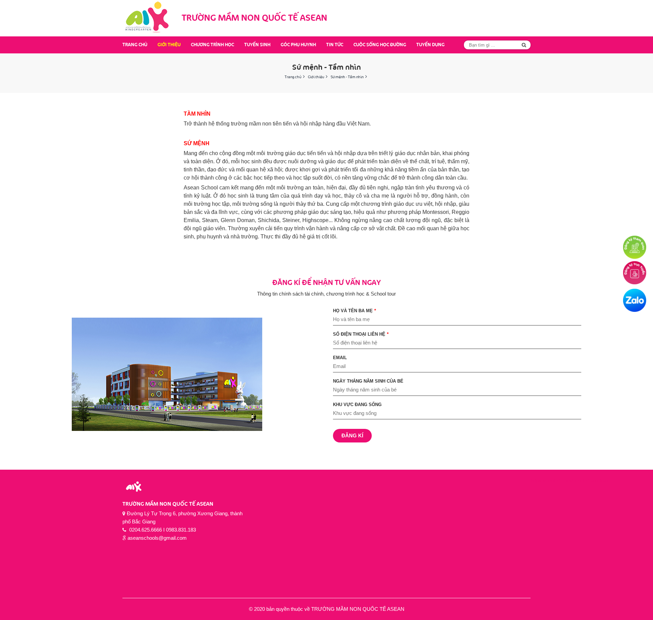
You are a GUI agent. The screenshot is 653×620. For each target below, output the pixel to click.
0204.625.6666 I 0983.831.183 (162, 530)
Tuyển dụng (430, 45)
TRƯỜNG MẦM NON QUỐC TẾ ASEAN (167, 504)
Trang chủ (134, 45)
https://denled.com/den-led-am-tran (569, 480)
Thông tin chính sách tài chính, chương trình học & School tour (326, 288)
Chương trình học (212, 45)
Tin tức (334, 45)
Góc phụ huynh (298, 45)
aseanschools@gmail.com (157, 538)
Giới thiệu (169, 45)
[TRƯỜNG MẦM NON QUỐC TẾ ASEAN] (147, 18)
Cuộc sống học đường (379, 45)
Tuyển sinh (257, 45)
